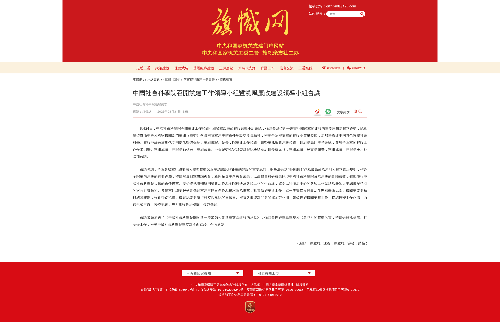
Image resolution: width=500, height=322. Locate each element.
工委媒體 (305, 67)
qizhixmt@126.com (341, 5)
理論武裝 (181, 67)
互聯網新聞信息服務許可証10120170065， (277, 289)
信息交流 (286, 67)
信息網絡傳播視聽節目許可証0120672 (333, 289)
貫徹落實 (226, 79)
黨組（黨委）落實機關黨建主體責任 (190, 79)
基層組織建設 (203, 67)
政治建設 (162, 67)
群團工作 (268, 67)
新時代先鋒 (247, 67)
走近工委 (143, 67)
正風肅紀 (226, 67)
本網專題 (153, 79)
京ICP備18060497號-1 (181, 289)
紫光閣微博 (333, 68)
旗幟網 (137, 79)
